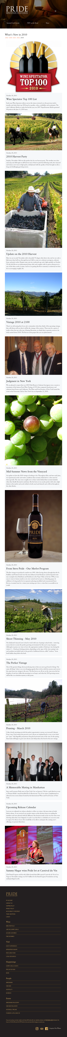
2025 (6, 38)
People (8, 978)
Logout (8, 916)
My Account (9, 900)
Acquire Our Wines (11, 933)
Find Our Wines (10, 936)
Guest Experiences (11, 946)
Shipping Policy (10, 906)
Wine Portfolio (10, 926)
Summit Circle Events (13, 23)
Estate (8, 999)
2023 (14, 38)
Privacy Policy (10, 908)
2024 (10, 38)
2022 (18, 38)
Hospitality (9, 989)
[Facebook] (46, 1029)
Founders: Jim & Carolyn (13, 1013)
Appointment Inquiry (11, 949)
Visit (8, 942)
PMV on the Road (32, 23)
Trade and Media (10, 914)
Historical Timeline (11, 1009)
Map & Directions (11, 953)
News (47, 23)
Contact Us (9, 903)
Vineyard (8, 986)
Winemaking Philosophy (12, 1002)
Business (8, 993)
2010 (22, 38)
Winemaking (9, 982)
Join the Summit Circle (12, 929)
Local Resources (11, 956)
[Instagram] (37, 1029)
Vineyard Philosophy (12, 1006)
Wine (8, 922)
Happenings (11, 962)
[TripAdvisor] (41, 1029)
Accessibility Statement (13, 911)
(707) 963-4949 (49, 1020)
